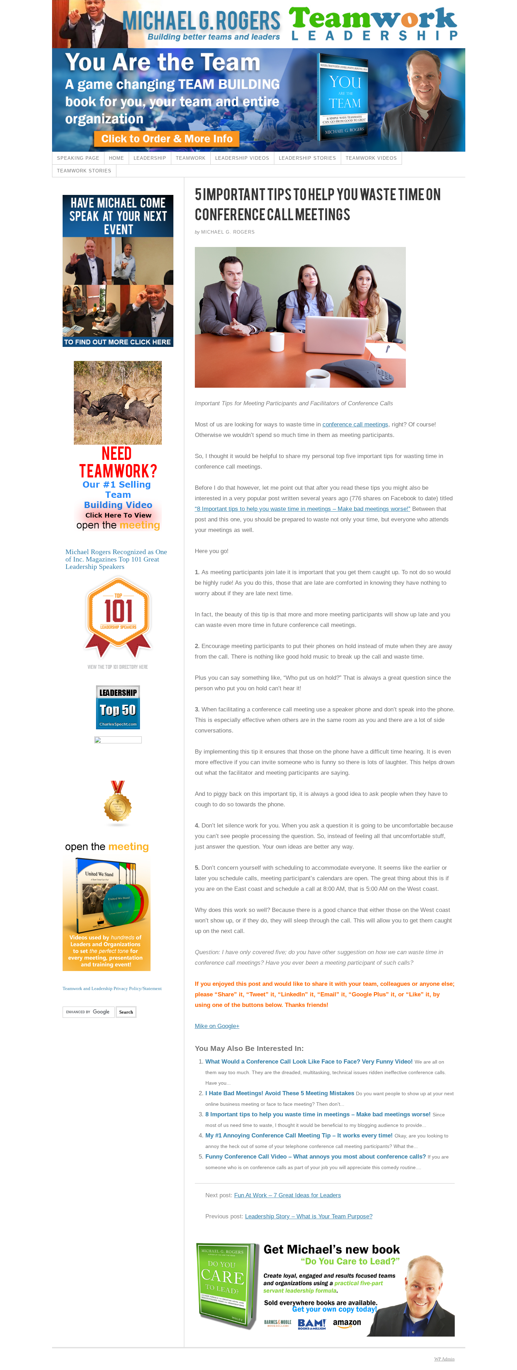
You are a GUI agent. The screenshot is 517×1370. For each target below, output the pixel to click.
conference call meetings (355, 424)
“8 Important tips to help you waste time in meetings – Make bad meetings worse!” (302, 509)
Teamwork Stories (84, 170)
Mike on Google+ (217, 1026)
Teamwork (191, 158)
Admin (444, 1359)
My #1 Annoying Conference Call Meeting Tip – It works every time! (299, 1135)
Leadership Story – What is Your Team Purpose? (308, 1216)
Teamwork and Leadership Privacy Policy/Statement (112, 988)
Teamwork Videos (371, 158)
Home (116, 158)
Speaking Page (78, 158)
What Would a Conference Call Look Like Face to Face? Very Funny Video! (309, 1061)
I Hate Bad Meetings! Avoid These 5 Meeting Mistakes (279, 1093)
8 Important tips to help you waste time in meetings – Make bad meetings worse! (318, 1114)
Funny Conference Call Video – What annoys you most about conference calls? (315, 1156)
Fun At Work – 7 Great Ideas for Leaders (287, 1195)
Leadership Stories (307, 158)
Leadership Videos (242, 158)
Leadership (150, 158)
